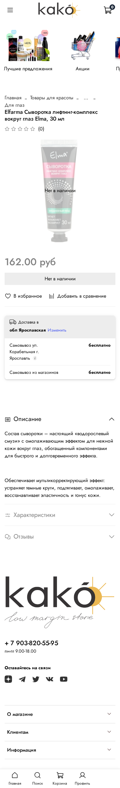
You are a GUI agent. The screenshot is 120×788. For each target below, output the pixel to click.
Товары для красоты (51, 97)
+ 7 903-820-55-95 (31, 643)
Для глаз (15, 105)
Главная (13, 97)
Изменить (57, 330)
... (86, 98)
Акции (83, 68)
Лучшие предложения (28, 68)
